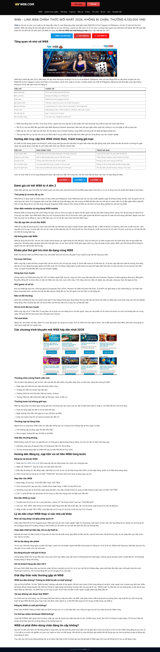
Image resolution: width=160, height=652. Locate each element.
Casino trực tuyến (51, 12)
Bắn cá (80, 12)
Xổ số (103, 12)
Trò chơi (95, 12)
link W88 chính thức (31, 463)
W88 (40, 12)
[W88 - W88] (41, 4)
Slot (108, 12)
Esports (72, 12)
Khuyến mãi (117, 12)
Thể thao (63, 12)
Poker (87, 12)
